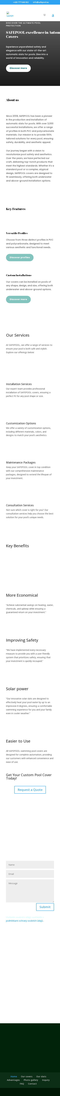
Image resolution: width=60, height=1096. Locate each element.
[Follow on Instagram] (30, 1007)
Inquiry (46, 1080)
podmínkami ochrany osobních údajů (24, 920)
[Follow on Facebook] (23, 1007)
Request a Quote (30, 790)
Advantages (13, 1080)
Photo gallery (31, 1080)
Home (14, 1076)
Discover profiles (20, 257)
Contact (32, 1083)
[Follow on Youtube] (36, 1007)
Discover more (18, 68)
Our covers (26, 1076)
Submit (45, 907)
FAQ (22, 1083)
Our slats (41, 1076)
